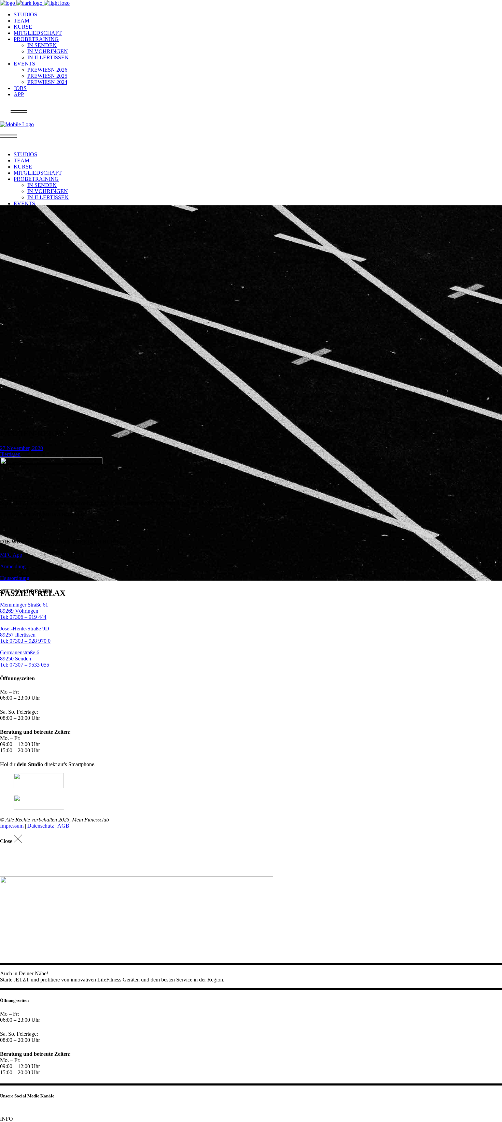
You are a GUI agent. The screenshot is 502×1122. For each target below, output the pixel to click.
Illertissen (10, 454)
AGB (63, 826)
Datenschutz (40, 826)
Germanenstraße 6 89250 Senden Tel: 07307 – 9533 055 (24, 659)
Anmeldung (13, 566)
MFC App (11, 555)
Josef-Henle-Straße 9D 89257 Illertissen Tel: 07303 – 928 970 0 (25, 635)
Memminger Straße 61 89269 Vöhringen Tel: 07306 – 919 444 (24, 611)
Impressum (12, 826)
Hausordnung (14, 578)
